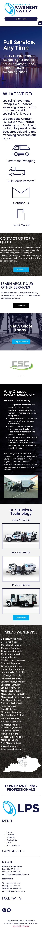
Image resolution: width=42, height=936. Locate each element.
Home (9, 832)
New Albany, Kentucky (12, 700)
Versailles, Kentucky (11, 721)
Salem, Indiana (8, 746)
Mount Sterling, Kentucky (13, 694)
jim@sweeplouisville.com (18, 874)
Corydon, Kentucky (10, 648)
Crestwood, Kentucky (11, 651)
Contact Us (21, 203)
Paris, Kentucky (8, 706)
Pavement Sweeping (21, 161)
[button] (40, 23)
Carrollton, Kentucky (11, 645)
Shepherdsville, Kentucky (13, 715)
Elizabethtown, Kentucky (13, 660)
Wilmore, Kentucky (10, 724)
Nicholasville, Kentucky (12, 703)
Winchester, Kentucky (11, 727)
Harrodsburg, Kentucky (12, 669)
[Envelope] (9, 910)
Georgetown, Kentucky (12, 666)
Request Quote (13, 845)
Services (10, 834)
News (9, 843)
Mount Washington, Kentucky (15, 697)
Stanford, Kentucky (10, 718)
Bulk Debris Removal (21, 181)
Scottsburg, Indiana (11, 749)
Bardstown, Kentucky (11, 638)
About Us (11, 837)
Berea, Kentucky (9, 641)
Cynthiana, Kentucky (11, 654)
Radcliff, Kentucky (10, 709)
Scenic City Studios (21, 926)
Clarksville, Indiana (10, 730)
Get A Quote (21, 225)
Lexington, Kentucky (10, 684)
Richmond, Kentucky (11, 712)
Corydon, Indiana (9, 733)
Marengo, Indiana (9, 739)
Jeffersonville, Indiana (12, 736)
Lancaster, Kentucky (11, 678)
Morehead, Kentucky (11, 690)
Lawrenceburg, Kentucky (13, 681)
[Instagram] (4, 910)
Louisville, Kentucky (10, 687)
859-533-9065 (14, 888)
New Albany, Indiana (11, 743)
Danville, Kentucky (10, 657)
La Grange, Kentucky (11, 675)
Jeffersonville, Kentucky (12, 672)
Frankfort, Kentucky (10, 663)
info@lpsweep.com (16, 891)
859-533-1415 (14, 871)
